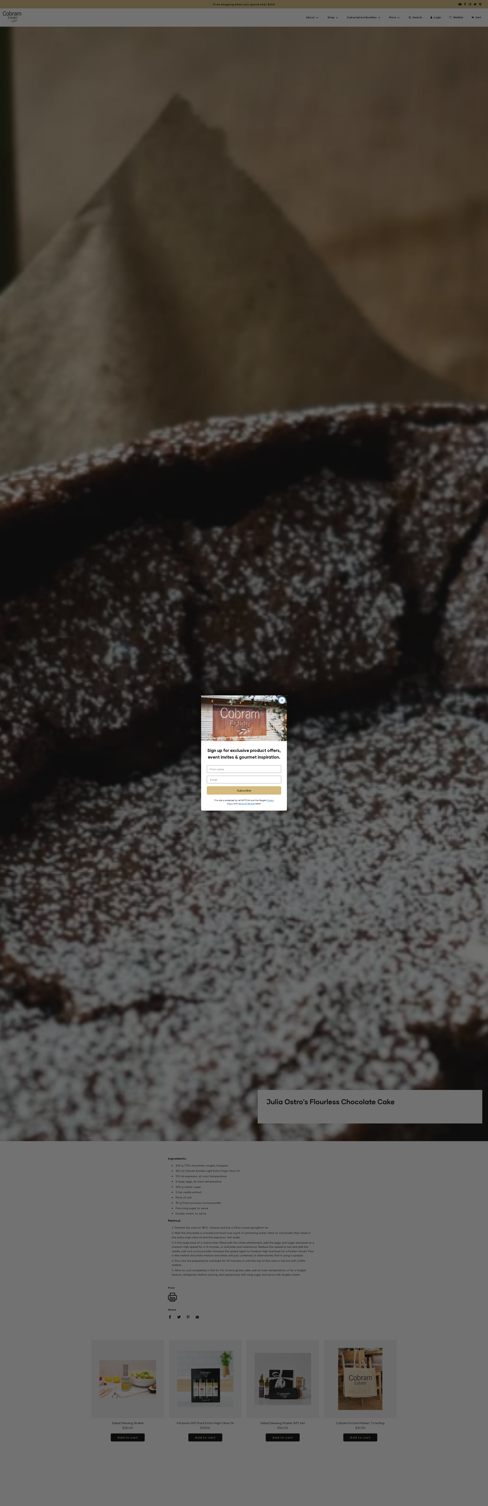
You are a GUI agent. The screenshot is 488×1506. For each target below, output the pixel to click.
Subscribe (244, 790)
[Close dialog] (282, 700)
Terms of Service (246, 803)
